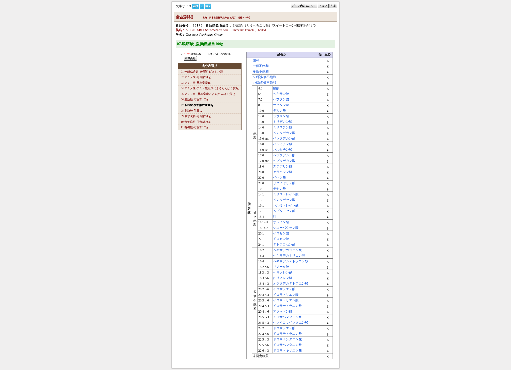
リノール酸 (281, 266)
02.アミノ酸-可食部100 (196, 77)
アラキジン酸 (282, 172)
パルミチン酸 (282, 144)
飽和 (256, 60)
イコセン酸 (281, 233)
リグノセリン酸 (284, 183)
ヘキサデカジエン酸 (287, 250)
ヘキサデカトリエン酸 (289, 255)
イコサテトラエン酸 (287, 305)
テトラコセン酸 (284, 244)
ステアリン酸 (282, 166)
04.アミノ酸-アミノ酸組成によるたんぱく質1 (210, 88)
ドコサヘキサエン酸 (287, 350)
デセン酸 (279, 188)
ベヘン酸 (279, 177)
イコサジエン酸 (284, 289)
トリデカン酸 (282, 121)
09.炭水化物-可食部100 (196, 116)
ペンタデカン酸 (284, 132)
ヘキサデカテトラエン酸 (290, 261)
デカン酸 (279, 110)
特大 (208, 6)
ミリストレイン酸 (286, 194)
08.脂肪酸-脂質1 (191, 110)
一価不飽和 (261, 66)
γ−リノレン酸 (282, 278)
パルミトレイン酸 (286, 205)
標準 (195, 6)
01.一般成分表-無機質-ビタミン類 (202, 71)
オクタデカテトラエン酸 (290, 283)
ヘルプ (323, 5)
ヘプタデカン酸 (284, 155)
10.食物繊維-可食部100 (196, 121)
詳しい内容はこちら (304, 5)
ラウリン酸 (281, 116)
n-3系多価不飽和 (264, 77)
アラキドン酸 (282, 311)
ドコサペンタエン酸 (287, 339)
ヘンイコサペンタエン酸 (290, 322)
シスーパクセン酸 (286, 227)
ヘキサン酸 (281, 93)
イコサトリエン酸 (286, 294)
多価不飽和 (261, 71)
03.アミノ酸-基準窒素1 (196, 82)
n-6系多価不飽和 (264, 82)
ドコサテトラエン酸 (287, 333)
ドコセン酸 (281, 238)
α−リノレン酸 (282, 272)
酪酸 (276, 88)
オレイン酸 (281, 222)
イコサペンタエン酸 (287, 317)
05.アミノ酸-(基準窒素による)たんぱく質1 (208, 93)
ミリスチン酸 (282, 127)
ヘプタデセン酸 (284, 211)
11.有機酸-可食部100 (194, 127)
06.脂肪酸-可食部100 (194, 99)
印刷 (333, 5)
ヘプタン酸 (281, 99)
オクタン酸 (281, 105)
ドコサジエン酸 (284, 328)
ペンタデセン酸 (284, 199)
